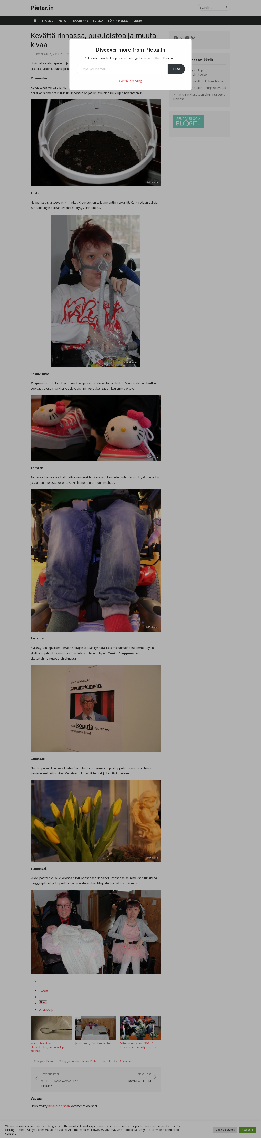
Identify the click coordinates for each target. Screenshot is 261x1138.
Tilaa (176, 69)
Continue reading (130, 81)
